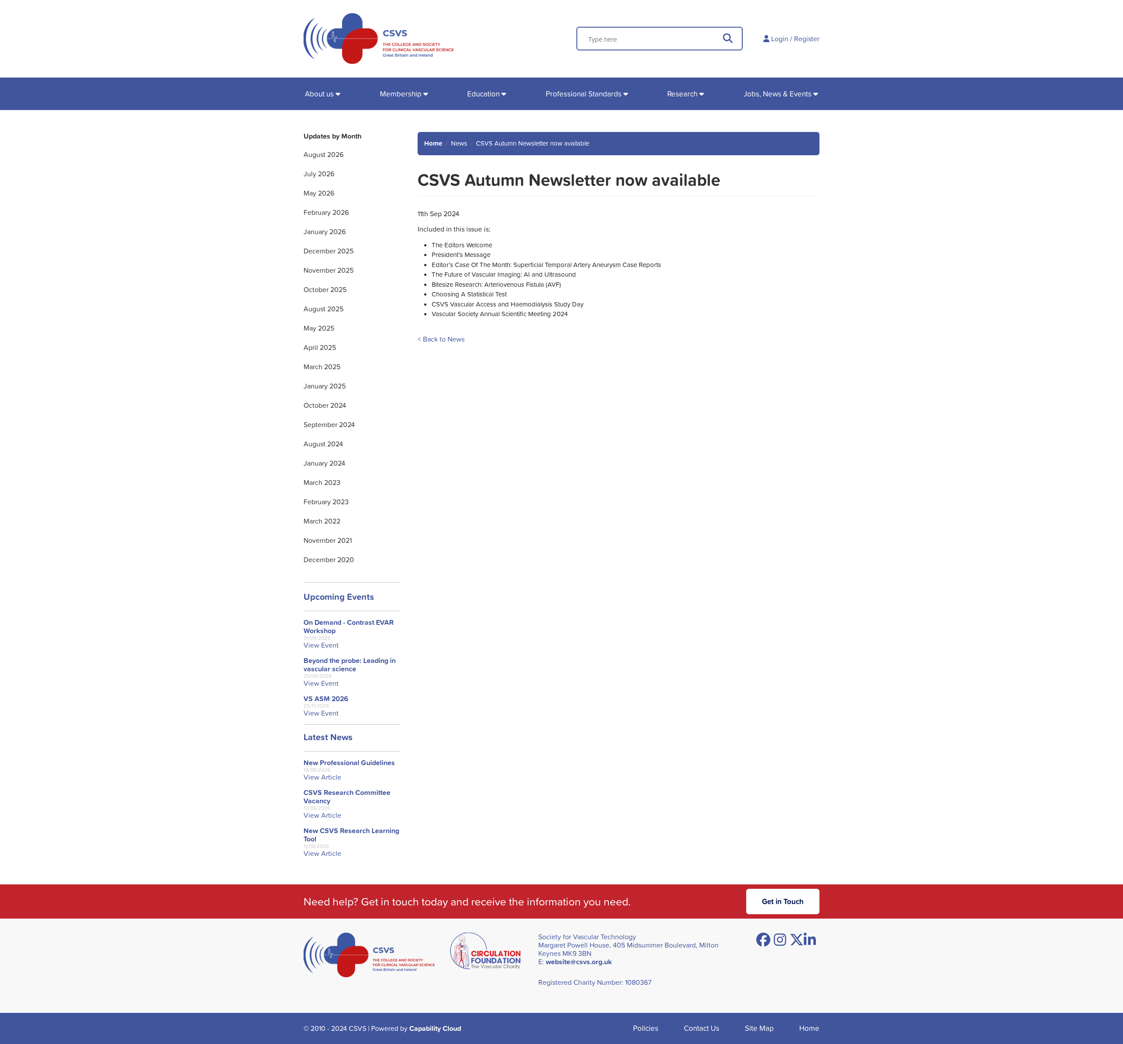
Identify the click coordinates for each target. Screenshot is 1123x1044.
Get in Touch (783, 901)
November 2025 (329, 270)
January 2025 (325, 386)
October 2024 (325, 405)
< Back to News (441, 339)
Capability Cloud (435, 1028)
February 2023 (326, 501)
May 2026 (319, 193)
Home (433, 143)
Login (779, 38)
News (459, 143)
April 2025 (320, 347)
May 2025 (319, 328)
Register (806, 38)
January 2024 (324, 463)
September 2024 (329, 424)
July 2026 (319, 173)
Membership (401, 94)
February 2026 (326, 212)
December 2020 (329, 559)
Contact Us (701, 1028)
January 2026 (325, 231)
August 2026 (323, 154)
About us (319, 94)
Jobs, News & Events (778, 94)
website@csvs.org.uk (579, 962)
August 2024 (323, 444)
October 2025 (325, 289)
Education (483, 94)
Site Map (759, 1028)
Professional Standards (584, 94)
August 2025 (323, 309)
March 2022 (322, 521)
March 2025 (322, 366)
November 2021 (328, 540)
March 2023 (322, 482)
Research (682, 94)
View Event (321, 645)
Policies (645, 1028)
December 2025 (329, 251)
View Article (322, 777)
